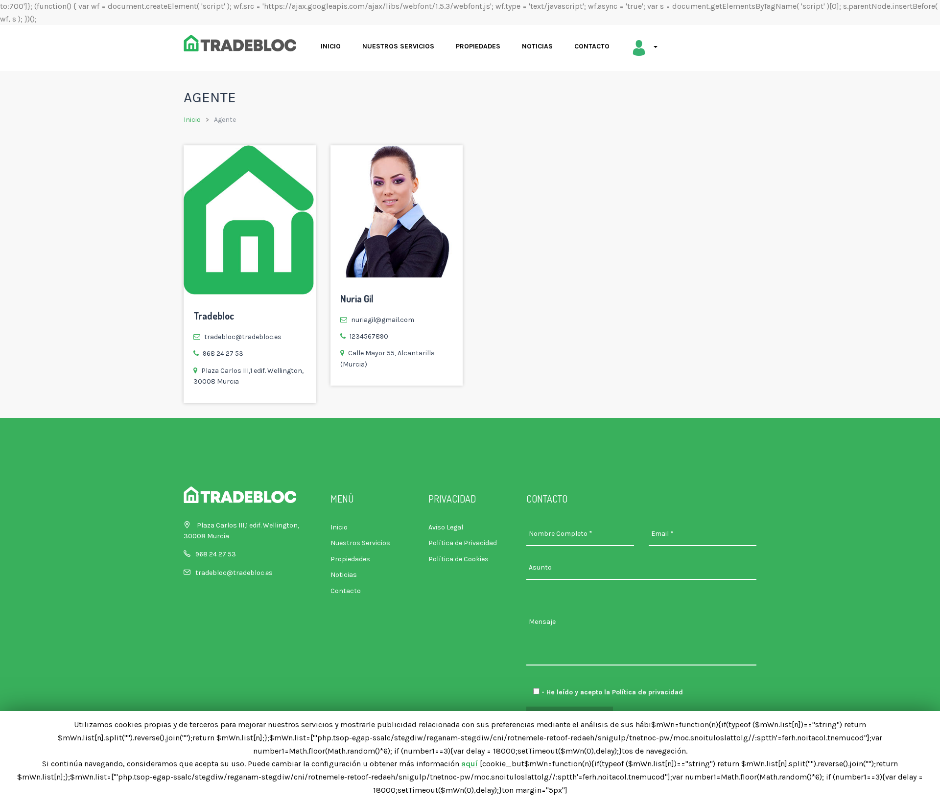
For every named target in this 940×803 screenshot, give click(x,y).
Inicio (331, 46)
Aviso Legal (445, 527)
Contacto (592, 46)
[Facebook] (362, 262)
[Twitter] (409, 262)
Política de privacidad (647, 692)
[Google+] (385, 262)
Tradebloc (213, 315)
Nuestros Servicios (398, 46)
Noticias (537, 46)
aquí (469, 763)
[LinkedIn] (431, 262)
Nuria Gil (357, 298)
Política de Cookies (458, 559)
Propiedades (478, 46)
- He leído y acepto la (611, 692)
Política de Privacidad (462, 543)
